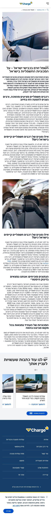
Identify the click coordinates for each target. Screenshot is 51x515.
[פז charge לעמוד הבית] (25, 430)
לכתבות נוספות (39, 413)
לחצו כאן (16, 505)
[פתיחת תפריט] (47, 3)
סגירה (8, 511)
